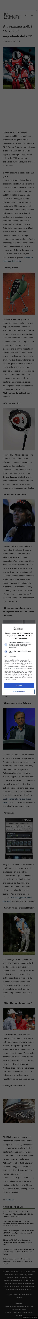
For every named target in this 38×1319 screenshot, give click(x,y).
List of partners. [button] (29, 668)
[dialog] (19, 659)
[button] (19, 656)
